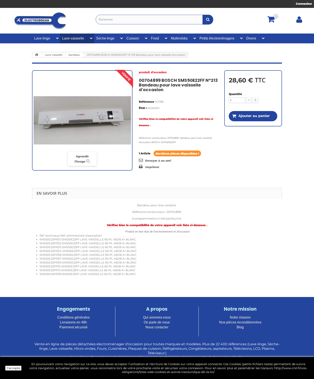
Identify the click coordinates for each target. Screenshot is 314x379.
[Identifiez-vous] (299, 21)
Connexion (304, 3)
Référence (146, 101)
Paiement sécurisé (73, 327)
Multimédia (179, 38)
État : (143, 108)
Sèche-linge (105, 38)
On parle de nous (157, 322)
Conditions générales (73, 317)
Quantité (235, 94)
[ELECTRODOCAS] (41, 20)
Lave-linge (42, 38)
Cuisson (132, 38)
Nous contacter (156, 327)
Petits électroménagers (217, 38)
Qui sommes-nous (157, 317)
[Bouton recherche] (207, 19)
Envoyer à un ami (158, 160)
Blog (240, 327)
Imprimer (152, 167)
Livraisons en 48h (73, 322)
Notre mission (240, 317)
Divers (251, 38)
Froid (155, 38)
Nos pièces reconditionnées (240, 322)
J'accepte (13, 368)
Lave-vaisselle (73, 38)
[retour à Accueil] (36, 54)
